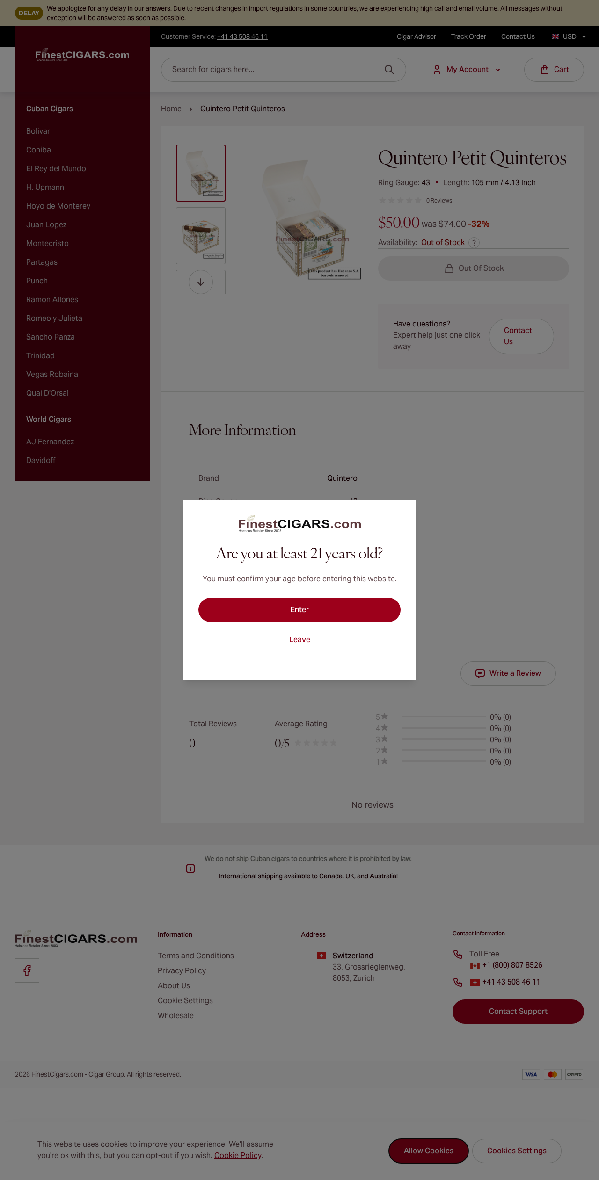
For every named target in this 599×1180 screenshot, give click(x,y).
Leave (299, 639)
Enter (299, 610)
